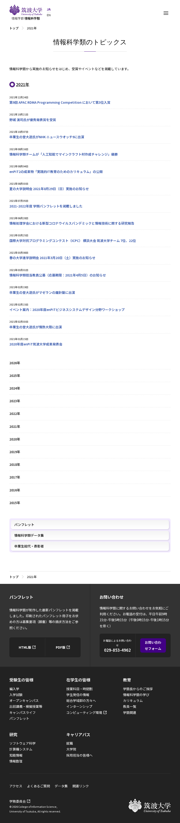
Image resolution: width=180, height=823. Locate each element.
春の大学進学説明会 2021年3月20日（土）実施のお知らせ (52, 257)
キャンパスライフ (22, 712)
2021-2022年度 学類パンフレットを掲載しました (45, 206)
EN (49, 15)
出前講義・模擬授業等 (25, 706)
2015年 (14, 502)
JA (49, 9)
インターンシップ (79, 706)
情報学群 (26, 18)
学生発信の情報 (77, 694)
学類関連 (129, 712)
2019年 (14, 451)
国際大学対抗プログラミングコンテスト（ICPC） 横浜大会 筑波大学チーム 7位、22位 (72, 240)
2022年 (14, 413)
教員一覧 (129, 706)
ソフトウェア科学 (22, 743)
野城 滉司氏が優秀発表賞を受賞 (32, 119)
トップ (14, 28)
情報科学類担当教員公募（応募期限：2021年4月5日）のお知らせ (57, 275)
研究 (13, 734)
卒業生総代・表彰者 (29, 546)
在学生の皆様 (78, 680)
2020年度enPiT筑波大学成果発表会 (35, 344)
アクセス (15, 786)
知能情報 (15, 755)
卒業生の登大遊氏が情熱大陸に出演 (35, 327)
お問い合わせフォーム (153, 645)
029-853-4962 (117, 650)
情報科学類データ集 (29, 535)
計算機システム (20, 749)
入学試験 (15, 694)
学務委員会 (17, 801)
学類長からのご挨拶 (138, 688)
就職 (69, 743)
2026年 (14, 362)
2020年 (14, 439)
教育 (127, 680)
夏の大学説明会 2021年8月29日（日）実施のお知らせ (49, 188)
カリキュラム (133, 700)
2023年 (14, 400)
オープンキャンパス (24, 700)
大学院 (71, 749)
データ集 (61, 786)
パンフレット (24, 524)
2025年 (14, 375)
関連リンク (80, 786)
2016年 (14, 490)
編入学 (14, 688)
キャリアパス (78, 734)
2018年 (14, 464)
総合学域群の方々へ (81, 700)
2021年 (14, 426)
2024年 (14, 388)
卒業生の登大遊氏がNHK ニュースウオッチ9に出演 (46, 136)
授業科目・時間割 (79, 688)
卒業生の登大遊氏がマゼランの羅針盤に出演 (42, 292)
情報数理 (15, 761)
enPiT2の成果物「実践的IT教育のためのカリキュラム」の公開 (56, 171)
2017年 (14, 477)
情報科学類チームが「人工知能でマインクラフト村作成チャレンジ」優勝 (63, 154)
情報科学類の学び (136, 694)
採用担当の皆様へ (79, 755)
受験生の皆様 (21, 680)
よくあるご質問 (38, 786)
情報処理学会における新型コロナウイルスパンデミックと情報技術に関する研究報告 (71, 223)
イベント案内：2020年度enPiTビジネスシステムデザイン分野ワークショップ (67, 309)
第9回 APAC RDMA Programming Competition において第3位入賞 (59, 102)
